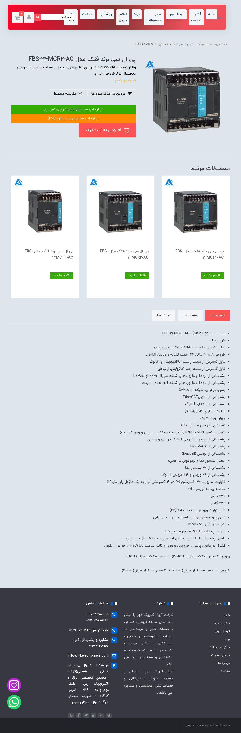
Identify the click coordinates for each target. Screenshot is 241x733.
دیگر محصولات (219, 647)
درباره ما (224, 663)
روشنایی (105, 14)
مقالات (87, 14)
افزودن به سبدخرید (103, 130)
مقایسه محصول (65, 93)
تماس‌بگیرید (211, 275)
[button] (29, 17)
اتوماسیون (176, 14)
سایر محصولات (153, 17)
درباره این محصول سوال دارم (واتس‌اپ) (73, 109)
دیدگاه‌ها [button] (163, 315)
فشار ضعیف (196, 17)
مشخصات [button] (190, 315)
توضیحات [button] (217, 315)
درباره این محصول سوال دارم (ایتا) (73, 118)
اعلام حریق (123, 17)
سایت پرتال (193, 726)
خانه (211, 14)
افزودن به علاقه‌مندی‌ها (109, 93)
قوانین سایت (220, 655)
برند (137, 14)
